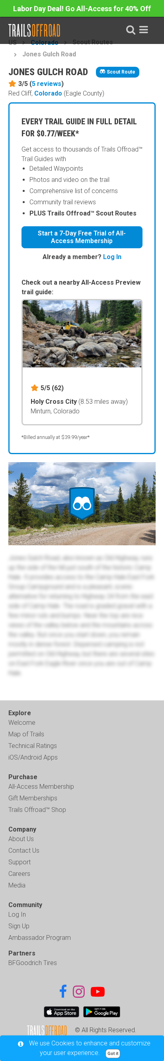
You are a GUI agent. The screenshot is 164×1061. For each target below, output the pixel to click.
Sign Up (18, 926)
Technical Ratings (32, 746)
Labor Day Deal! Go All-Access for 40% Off (82, 8)
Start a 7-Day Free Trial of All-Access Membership (82, 237)
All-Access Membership (41, 786)
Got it (112, 1053)
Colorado (48, 93)
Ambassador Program (39, 937)
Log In (112, 257)
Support (19, 862)
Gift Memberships (32, 798)
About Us (21, 839)
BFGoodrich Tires (32, 963)
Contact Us (23, 850)
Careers (19, 874)
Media (16, 885)
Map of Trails (26, 734)
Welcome (21, 722)
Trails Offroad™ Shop (37, 810)
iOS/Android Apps (33, 757)
